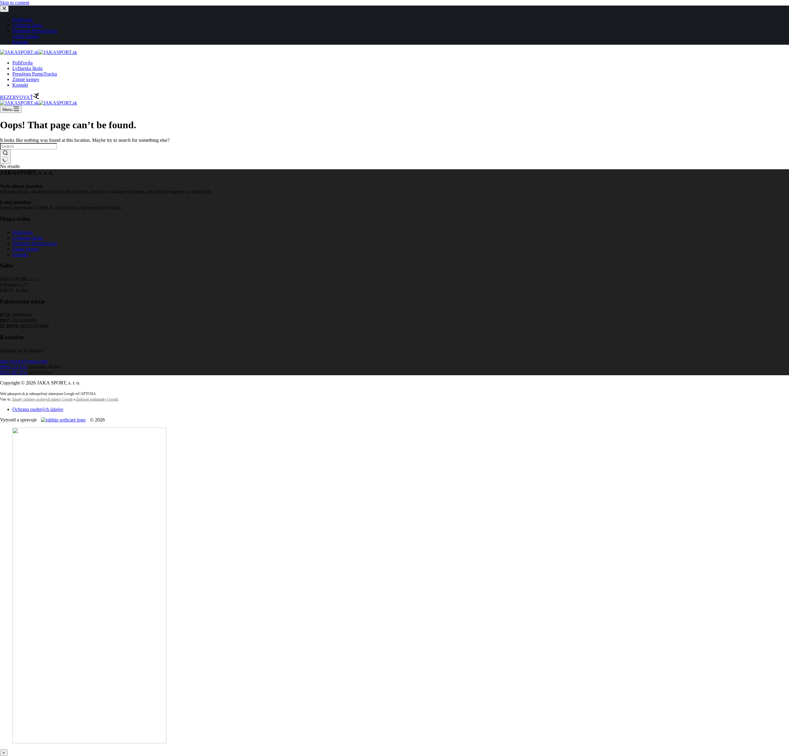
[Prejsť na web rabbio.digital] (63, 419)
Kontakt (20, 85)
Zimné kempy (25, 79)
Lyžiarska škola (27, 68)
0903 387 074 (13, 372)
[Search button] (5, 157)
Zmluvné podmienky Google (97, 399)
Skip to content (14, 2)
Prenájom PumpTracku (34, 73)
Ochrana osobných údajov (37, 409)
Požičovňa (22, 62)
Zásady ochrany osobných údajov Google (42, 399)
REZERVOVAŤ (16, 97)
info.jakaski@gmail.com (23, 361)
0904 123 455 (13, 366)
